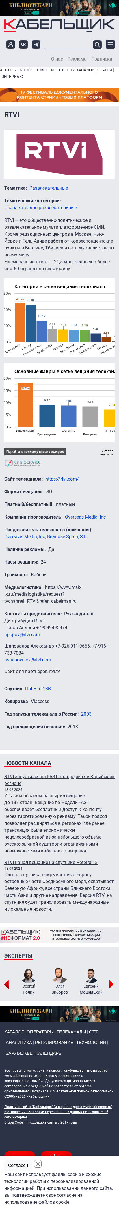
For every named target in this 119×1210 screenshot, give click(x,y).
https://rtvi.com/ (62, 479)
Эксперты (18, 956)
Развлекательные (48, 188)
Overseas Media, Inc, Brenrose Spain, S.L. (46, 536)
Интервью (12, 77)
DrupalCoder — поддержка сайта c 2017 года (40, 1122)
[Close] (38, 1164)
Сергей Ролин (28, 989)
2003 (86, 714)
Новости (44, 70)
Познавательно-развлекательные (40, 207)
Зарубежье (19, 1053)
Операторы (40, 1032)
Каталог (14, 1032)
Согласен (18, 1165)
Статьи (104, 70)
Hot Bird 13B (38, 688)
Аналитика (19, 1042)
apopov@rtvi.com (22, 634)
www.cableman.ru (18, 1076)
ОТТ (93, 1032)
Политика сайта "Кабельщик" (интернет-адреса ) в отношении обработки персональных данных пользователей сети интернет (58, 1112)
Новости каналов (75, 70)
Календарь (49, 1053)
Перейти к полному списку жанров (35, 452)
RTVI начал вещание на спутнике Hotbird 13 (51, 862)
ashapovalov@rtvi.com (27, 660)
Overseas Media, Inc (85, 517)
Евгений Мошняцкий (91, 989)
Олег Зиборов (60, 989)
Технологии (91, 1042)
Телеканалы (71, 1032)
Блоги (26, 70)
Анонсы (8, 70)
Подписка (101, 59)
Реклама (77, 59)
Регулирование (54, 1042)
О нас (57, 59)
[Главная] (59, 25)
